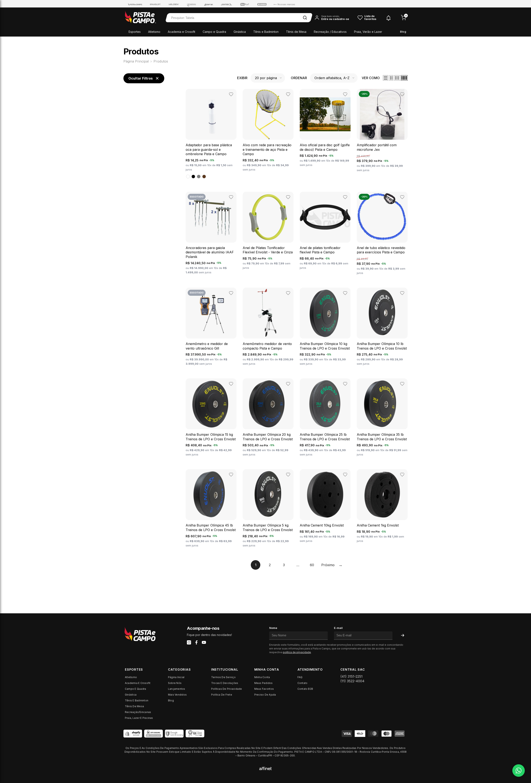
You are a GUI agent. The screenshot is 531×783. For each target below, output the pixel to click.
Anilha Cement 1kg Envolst (378, 525)
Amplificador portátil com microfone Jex (377, 147)
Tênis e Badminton (266, 31)
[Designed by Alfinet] (265, 768)
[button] (268, 78)
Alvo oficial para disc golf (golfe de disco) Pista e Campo (325, 147)
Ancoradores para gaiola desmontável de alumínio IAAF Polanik (210, 252)
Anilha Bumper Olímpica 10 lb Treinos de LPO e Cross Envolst (382, 346)
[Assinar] (403, 635)
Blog (403, 31)
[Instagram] (189, 642)
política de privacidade (297, 652)
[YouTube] (204, 642)
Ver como (371, 78)
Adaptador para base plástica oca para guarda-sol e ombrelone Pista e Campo (209, 149)
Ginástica (240, 31)
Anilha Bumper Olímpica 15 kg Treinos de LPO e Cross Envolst (211, 436)
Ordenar (299, 78)
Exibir (242, 78)
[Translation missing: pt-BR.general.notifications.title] (388, 17)
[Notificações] (388, 18)
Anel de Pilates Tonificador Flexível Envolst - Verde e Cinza (268, 250)
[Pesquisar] (305, 17)
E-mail (338, 628)
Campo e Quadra (214, 31)
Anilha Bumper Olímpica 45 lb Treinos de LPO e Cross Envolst (211, 527)
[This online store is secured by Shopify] (132, 734)
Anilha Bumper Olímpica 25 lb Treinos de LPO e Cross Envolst (325, 436)
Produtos (160, 61)
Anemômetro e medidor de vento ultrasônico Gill (207, 346)
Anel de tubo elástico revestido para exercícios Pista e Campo (381, 250)
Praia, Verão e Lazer (368, 31)
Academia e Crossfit (181, 31)
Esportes (135, 31)
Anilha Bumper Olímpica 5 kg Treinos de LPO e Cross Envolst (268, 527)
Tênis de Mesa (296, 31)
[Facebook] (196, 642)
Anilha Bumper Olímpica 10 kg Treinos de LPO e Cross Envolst (325, 346)
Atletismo (154, 31)
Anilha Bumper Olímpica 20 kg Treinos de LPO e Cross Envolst (268, 436)
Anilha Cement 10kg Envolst (322, 525)
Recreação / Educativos (330, 31)
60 (312, 565)
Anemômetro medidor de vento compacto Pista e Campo (267, 346)
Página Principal (136, 61)
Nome (273, 628)
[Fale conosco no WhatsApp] (518, 770)
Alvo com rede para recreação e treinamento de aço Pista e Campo (267, 149)
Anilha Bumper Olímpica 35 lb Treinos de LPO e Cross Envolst (382, 436)
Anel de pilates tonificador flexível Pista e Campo (320, 250)
